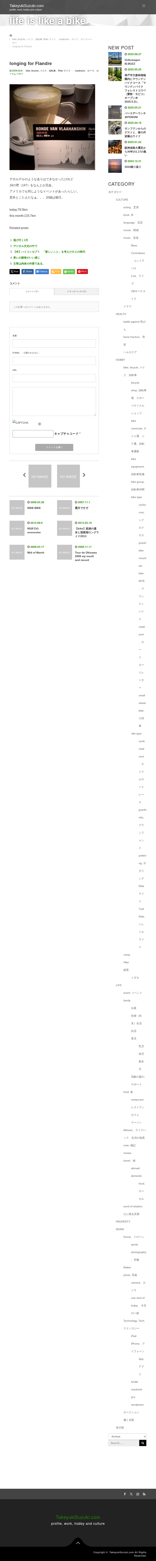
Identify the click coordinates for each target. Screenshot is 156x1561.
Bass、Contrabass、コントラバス (138, 257)
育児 (133, 1038)
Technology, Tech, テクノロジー (134, 1324)
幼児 (141, 1053)
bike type (136, 497)
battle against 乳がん (134, 325)
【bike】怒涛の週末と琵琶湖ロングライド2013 (87, 532)
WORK (120, 1229)
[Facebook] (124, 1493)
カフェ (135, 1114)
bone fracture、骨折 (134, 340)
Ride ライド (65, 70)
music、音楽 (130, 237)
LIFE (119, 985)
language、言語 (133, 222)
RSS (143, 1493)
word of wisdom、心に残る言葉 (134, 1210)
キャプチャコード (66, 433)
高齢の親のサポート (137, 1080)
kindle (134, 1381)
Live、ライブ (137, 279)
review (127, 1152)
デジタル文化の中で (25, 245)
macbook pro (136, 1393)
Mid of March (35, 552)
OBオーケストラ (138, 295)
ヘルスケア (130, 352)
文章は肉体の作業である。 (29, 263)
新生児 (141, 1065)
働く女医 (128, 1419)
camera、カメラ (138, 1286)
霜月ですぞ (81, 507)
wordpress (137, 1404)
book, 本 (128, 214)
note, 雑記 (129, 1145)
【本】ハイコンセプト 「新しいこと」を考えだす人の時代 (49, 251)
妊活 (133, 1030)
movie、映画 (131, 230)
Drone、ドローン (133, 1236)
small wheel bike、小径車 (142, 710)
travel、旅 (129, 1160)
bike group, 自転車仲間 (138, 485)
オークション (131, 1412)
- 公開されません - (26, 353)
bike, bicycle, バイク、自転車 (41, 70)
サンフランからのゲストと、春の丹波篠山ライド (135, 132)
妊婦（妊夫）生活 (136, 1019)
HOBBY (120, 359)
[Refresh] (40, 422)
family (127, 1000)
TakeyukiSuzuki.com (27, 6)
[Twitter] (131, 1493)
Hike (126, 962)
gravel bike (142, 546)
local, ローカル (142, 1191)
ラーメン (136, 1122)
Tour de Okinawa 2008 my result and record (86, 556)
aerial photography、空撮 (138, 1252)
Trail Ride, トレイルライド (142, 928)
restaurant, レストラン (137, 1103)
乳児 (141, 1046)
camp (126, 954)
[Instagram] (137, 1493)
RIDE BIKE (34, 507)
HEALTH (121, 314)
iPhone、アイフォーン (138, 1347)
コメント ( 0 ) (31, 291)
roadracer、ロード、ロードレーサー (142, 657)
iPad (133, 1336)
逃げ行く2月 (20, 240)
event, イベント (132, 992)
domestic (136, 1175)
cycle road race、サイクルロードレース (142, 772)
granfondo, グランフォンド (142, 828)
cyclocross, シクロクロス (142, 520)
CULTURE (122, 199)
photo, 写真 (130, 1275)
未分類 (120, 1427)
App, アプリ (141, 1366)
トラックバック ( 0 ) (76, 291)
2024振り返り (133, 166)
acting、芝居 (131, 207)
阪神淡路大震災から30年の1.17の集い (135, 151)
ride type (136, 733)
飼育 (126, 969)
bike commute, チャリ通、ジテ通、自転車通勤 (138, 436)
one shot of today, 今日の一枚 (138, 1305)
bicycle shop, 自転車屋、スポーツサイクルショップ (138, 398)
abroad (135, 1168)
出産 (133, 1008)
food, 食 (128, 1091)
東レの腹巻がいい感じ (26, 257)
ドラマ (127, 306)
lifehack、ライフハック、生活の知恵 (134, 1134)
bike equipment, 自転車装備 (138, 466)
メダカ (135, 977)
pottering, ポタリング (142, 867)
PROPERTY (123, 1221)
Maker (127, 1267)
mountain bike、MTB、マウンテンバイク (142, 589)
